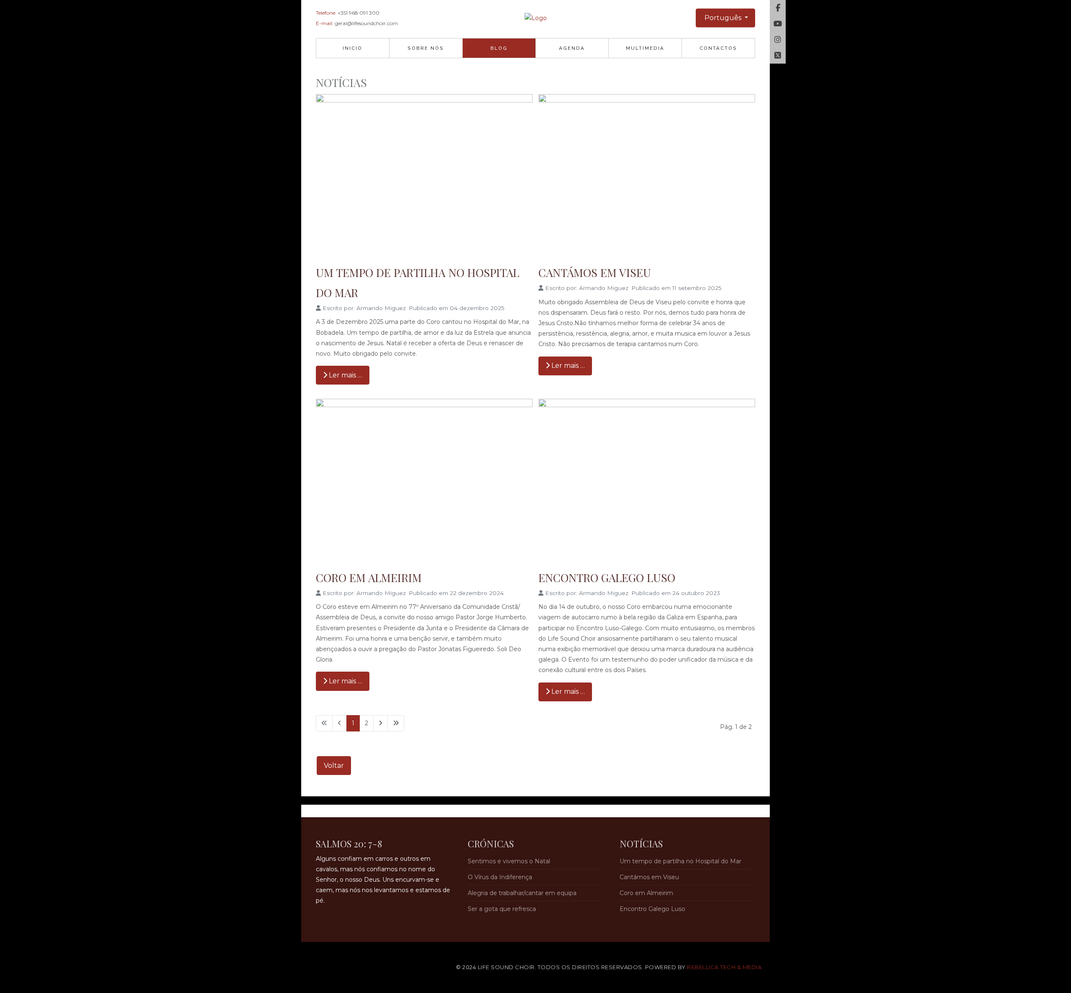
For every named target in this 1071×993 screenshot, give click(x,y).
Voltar (334, 766)
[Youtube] (778, 24)
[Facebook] (778, 8)
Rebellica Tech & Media (724, 967)
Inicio (352, 48)
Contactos (718, 48)
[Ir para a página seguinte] (380, 723)
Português (723, 18)
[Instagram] (778, 40)
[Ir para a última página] (395, 723)
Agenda (572, 48)
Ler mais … (344, 375)
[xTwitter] (778, 56)
